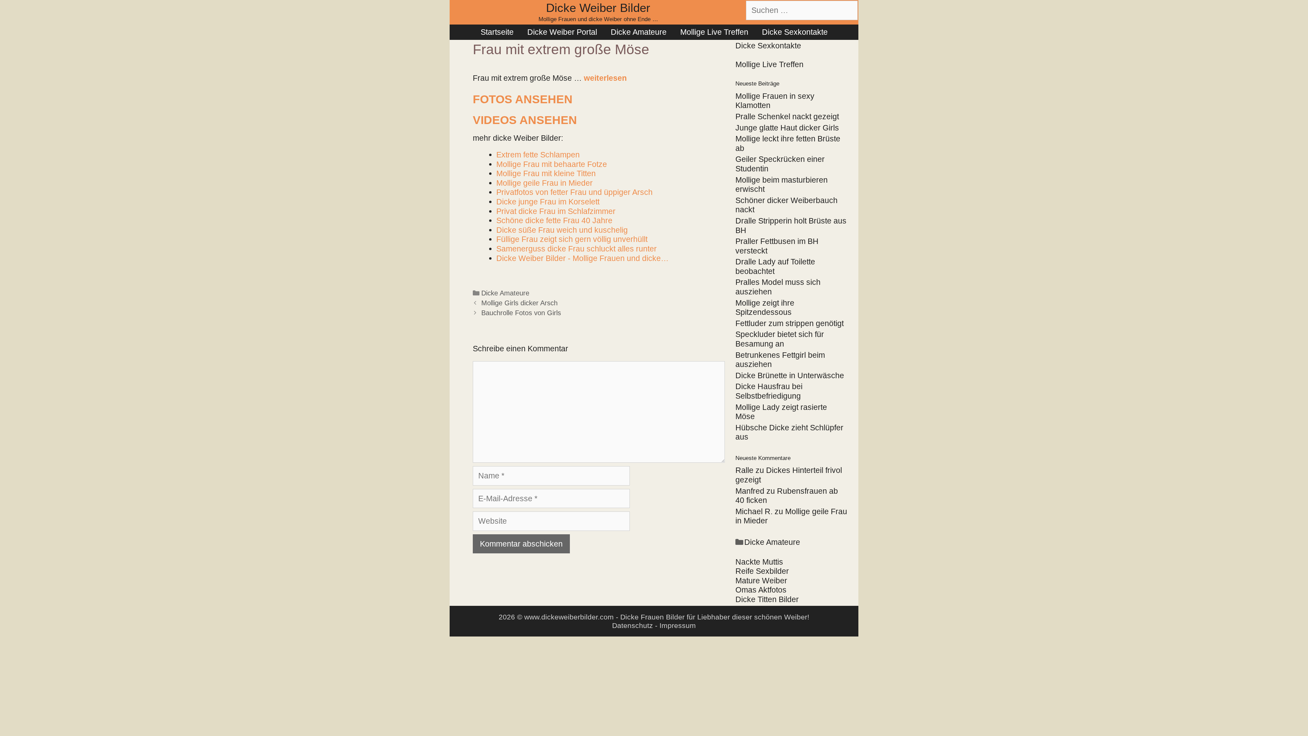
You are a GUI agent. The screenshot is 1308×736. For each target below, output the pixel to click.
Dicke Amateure (639, 32)
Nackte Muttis (759, 561)
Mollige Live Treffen (714, 32)
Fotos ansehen (523, 99)
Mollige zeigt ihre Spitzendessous (764, 307)
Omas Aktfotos (761, 589)
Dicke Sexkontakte (795, 32)
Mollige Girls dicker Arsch (519, 303)
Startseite (497, 32)
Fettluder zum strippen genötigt (789, 323)
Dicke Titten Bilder (767, 599)
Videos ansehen (525, 119)
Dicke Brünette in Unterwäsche (789, 375)
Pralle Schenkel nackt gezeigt (787, 116)
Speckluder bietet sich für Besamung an (779, 339)
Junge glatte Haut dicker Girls (787, 127)
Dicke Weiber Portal (562, 32)
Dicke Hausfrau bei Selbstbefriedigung (769, 391)
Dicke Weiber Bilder (598, 7)
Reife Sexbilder (762, 571)
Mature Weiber (761, 580)
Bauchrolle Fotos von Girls (521, 313)
